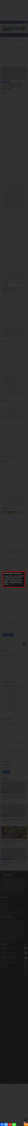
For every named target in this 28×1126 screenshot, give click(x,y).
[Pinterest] (10, 1124)
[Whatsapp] (14, 1124)
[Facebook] (2, 1124)
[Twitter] (6, 1124)
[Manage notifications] (24, 1123)
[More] (26, 1124)
